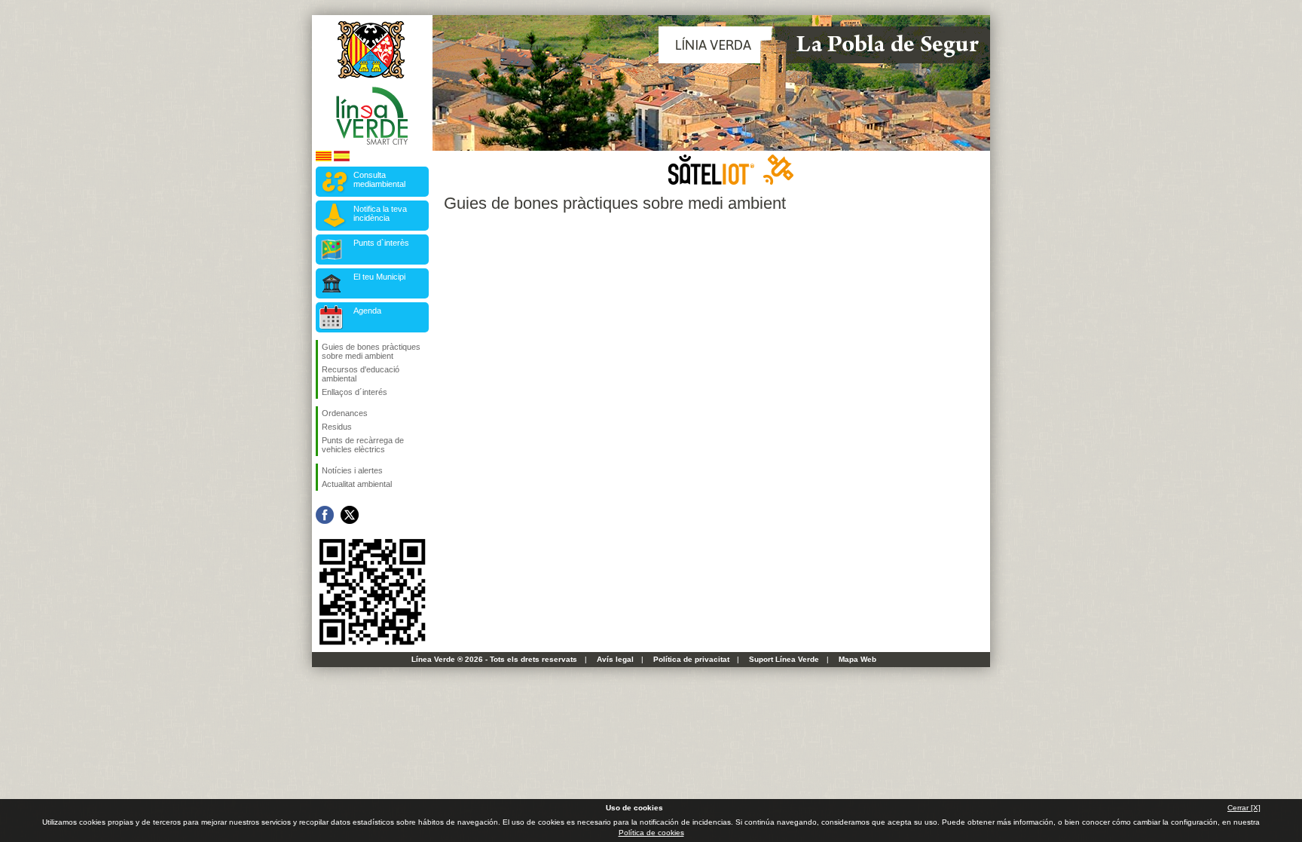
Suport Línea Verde (784, 659)
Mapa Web (857, 659)
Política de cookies (651, 832)
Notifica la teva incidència (380, 213)
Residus (337, 426)
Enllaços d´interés (354, 392)
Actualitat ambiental (357, 483)
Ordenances (345, 413)
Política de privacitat (691, 659)
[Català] (324, 159)
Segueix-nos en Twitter (350, 515)
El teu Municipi (379, 276)
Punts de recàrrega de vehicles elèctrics (363, 445)
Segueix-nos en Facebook (325, 515)
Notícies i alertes (352, 470)
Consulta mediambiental (379, 179)
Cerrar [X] (1244, 808)
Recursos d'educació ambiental (360, 374)
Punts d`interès (381, 242)
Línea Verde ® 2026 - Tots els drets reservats (494, 659)
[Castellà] (342, 159)
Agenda (367, 310)
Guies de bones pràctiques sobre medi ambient (371, 351)
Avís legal (615, 659)
